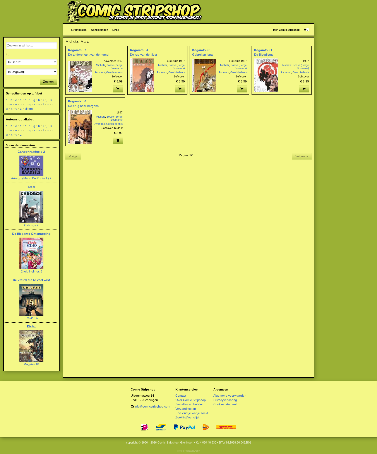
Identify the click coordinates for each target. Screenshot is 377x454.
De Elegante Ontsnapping (31, 233)
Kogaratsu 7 (77, 50)
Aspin (197, 450)
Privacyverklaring (225, 400)
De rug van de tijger (143, 54)
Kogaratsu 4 (139, 50)
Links (115, 29)
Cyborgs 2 (31, 225)
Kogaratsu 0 (77, 101)
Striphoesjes (79, 29)
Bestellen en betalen (189, 404)
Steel (31, 186)
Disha (31, 326)
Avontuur (99, 72)
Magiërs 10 (31, 364)
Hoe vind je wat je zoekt (191, 413)
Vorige (73, 156)
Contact (180, 395)
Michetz (100, 65)
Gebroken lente (203, 54)
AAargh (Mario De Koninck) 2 (31, 178)
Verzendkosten (185, 408)
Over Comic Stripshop (190, 400)
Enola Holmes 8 (31, 271)
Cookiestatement (225, 404)
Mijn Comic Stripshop (286, 29)
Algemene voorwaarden (229, 395)
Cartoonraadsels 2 (31, 151)
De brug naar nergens (83, 106)
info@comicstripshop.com (152, 406)
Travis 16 (31, 318)
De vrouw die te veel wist (31, 280)
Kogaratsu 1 (263, 50)
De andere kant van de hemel (88, 54)
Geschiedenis (114, 72)
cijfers (29, 108)
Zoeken (48, 81)
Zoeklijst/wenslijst (187, 417)
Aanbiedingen (99, 29)
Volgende (301, 156)
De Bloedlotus (263, 54)
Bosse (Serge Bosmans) (114, 67)
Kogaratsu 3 (201, 50)
